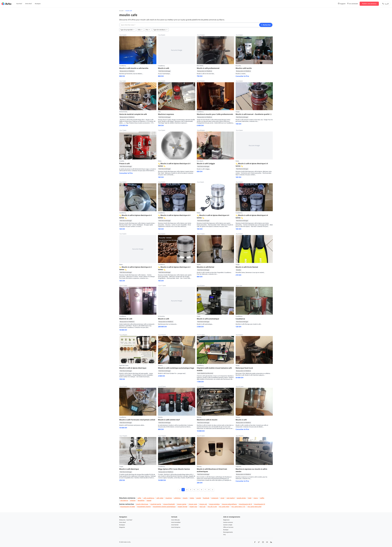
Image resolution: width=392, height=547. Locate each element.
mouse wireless (214, 504)
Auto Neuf (19, 3)
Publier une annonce (369, 4)
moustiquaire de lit (245, 504)
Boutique (225, 530)
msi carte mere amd (254, 506)
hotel (249, 498)
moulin (185, 498)
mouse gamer (182, 504)
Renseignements (228, 532)
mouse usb (203, 504)
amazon (133, 500)
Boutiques (38, 3)
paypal (149, 500)
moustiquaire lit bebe (127, 506)
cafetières (177, 498)
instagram (214, 498)
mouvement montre (144, 506)
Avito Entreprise (175, 527)
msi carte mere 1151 (238, 506)
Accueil (121, 11)
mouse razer (193, 504)
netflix (262, 498)
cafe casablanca (148, 498)
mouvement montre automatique (164, 506)
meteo (192, 498)
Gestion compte (227, 525)
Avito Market (174, 525)
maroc (256, 498)
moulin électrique (142, 504)
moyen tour (193, 506)
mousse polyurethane (229, 504)
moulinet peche (155, 504)
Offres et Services (228, 527)
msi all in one (212, 506)
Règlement (226, 520)
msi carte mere (224, 506)
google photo (241, 498)
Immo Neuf (28, 3)
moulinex (168, 498)
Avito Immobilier (176, 522)
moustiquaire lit (259, 504)
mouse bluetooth (169, 504)
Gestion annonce (228, 522)
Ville (139, 30)
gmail (222, 498)
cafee (139, 498)
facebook (206, 498)
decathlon (141, 500)
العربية (387, 4)
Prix (147, 30)
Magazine (122, 527)
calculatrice (124, 500)
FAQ (224, 534)
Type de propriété (126, 30)
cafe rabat (159, 498)
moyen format (182, 506)
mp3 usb (202, 506)
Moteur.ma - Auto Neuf (125, 520)
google (198, 498)
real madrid (231, 498)
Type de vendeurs (159, 30)
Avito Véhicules (175, 520)
